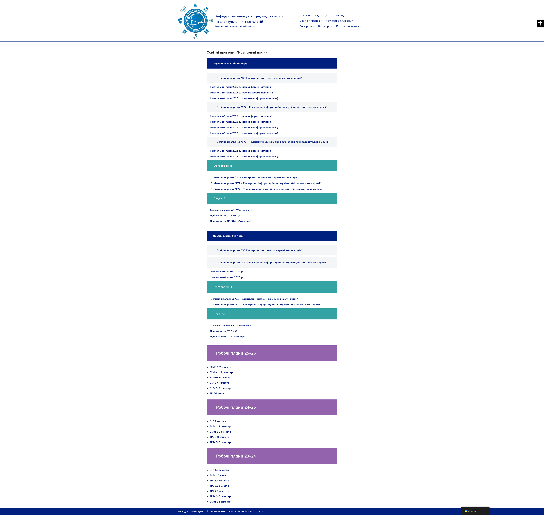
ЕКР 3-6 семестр (219, 382)
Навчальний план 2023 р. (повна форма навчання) (241, 121)
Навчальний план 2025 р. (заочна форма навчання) (242, 92)
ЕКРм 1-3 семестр (220, 431)
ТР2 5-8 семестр (220, 436)
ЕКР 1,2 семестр (219, 469)
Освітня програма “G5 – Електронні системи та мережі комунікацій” (254, 298)
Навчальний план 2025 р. (227, 271)
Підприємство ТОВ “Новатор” (227, 336)
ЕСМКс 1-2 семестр (221, 372)
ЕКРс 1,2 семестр (220, 475)
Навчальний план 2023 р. (227, 277)
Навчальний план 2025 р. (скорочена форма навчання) (244, 98)
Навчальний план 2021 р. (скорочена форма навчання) (244, 156)
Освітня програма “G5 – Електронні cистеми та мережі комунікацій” (254, 177)
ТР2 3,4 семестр (219, 480)
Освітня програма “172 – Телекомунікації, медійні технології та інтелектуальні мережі (273, 141)
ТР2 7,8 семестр (219, 491)
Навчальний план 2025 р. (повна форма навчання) (241, 86)
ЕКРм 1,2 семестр (220, 501)
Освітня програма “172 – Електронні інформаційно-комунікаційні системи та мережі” (266, 183)
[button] (540, 23)
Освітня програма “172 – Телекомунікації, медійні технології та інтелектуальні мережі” (267, 189)
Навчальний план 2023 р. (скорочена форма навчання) (244, 133)
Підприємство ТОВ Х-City (225, 215)
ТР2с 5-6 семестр (220, 442)
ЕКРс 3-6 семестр (220, 388)
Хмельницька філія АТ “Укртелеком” (231, 209)
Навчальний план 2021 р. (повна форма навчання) (241, 150)
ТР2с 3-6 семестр (220, 496)
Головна (304, 15)
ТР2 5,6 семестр (219, 485)
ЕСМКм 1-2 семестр (221, 377)
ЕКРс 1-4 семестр (220, 426)
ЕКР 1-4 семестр (219, 421)
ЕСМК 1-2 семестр (220, 366)
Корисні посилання (348, 26)
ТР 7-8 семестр (219, 393)
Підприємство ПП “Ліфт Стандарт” (230, 221)
